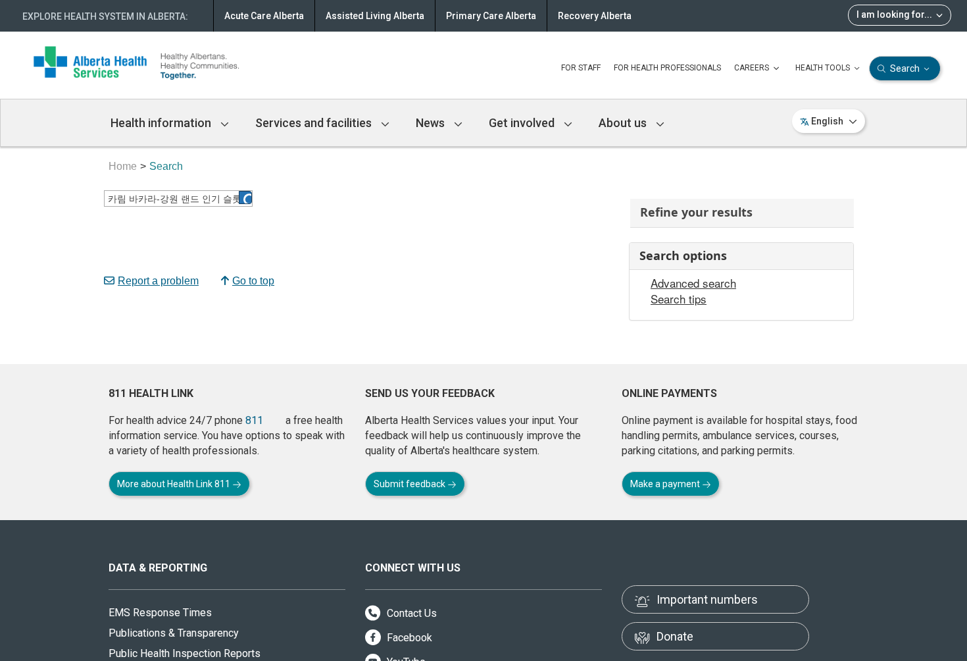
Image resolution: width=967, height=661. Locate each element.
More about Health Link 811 (174, 484)
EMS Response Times (160, 612)
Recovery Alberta (595, 16)
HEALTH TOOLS (823, 67)
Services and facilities (314, 123)
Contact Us (410, 613)
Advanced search (693, 283)
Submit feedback (410, 484)
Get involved (523, 123)
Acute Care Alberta (264, 16)
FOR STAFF (581, 67)
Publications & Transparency (174, 633)
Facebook (408, 637)
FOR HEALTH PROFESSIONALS (667, 67)
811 (254, 420)
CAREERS (752, 67)
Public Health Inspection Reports (184, 653)
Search (905, 68)
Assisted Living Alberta (375, 16)
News (431, 123)
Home (123, 166)
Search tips (679, 299)
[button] (245, 197)
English (827, 121)
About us (624, 123)
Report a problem (158, 280)
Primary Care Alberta (491, 16)
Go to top (253, 280)
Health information (162, 123)
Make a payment (666, 484)
